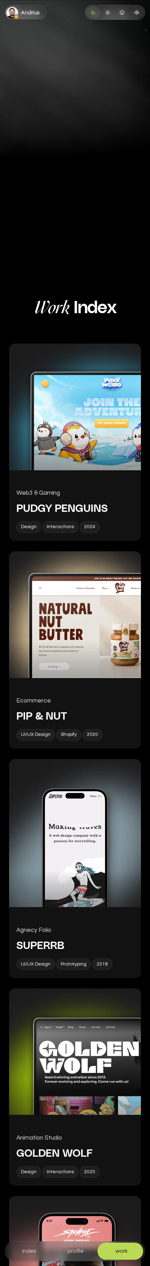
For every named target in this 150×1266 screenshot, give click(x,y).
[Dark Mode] (93, 12)
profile (76, 1251)
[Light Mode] (107, 12)
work (121, 1251)
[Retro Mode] (122, 12)
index (29, 1251)
